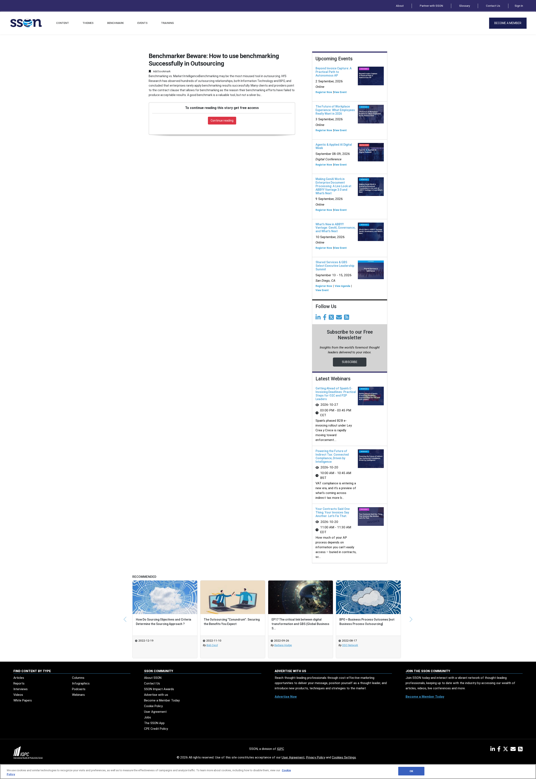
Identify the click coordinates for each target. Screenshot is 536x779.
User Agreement (155, 712)
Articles (18, 678)
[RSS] (520, 750)
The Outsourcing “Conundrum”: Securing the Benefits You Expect (232, 622)
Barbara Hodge (283, 645)
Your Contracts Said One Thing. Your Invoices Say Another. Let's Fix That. (333, 512)
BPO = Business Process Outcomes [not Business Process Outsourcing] (366, 622)
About (400, 5)
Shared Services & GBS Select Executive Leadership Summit (335, 266)
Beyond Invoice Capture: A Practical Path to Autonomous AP (334, 72)
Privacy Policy (315, 757)
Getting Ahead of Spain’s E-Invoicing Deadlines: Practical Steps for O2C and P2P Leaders (336, 394)
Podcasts (78, 689)
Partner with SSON (431, 5)
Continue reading (222, 120)
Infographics (81, 683)
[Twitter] (332, 318)
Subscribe (349, 362)
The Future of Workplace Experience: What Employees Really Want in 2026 (335, 110)
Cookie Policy (153, 706)
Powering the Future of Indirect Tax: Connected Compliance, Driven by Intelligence (332, 456)
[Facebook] (325, 318)
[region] (268, 771)
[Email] (339, 318)
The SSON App (154, 723)
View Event (340, 92)
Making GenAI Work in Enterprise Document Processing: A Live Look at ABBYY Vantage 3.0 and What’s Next (333, 186)
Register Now (324, 92)
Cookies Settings (344, 757)
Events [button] (142, 23)
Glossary (464, 5)
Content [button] (62, 23)
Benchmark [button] (115, 23)
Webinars (78, 695)
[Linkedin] (319, 318)
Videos (18, 695)
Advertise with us (156, 695)
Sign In (519, 5)
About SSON (152, 678)
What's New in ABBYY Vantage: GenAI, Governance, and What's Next (335, 228)
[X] (506, 750)
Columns (78, 678)
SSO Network (350, 645)
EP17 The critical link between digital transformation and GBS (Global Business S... (300, 624)
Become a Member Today (162, 700)
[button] (125, 619)
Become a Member (507, 23)
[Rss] (347, 318)
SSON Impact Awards (159, 689)
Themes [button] (88, 23)
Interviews (20, 689)
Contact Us (493, 5)
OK (411, 771)
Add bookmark (161, 71)
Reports (18, 683)
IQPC (280, 749)
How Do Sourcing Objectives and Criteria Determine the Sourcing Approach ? (163, 622)
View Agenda (342, 286)
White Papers (22, 700)
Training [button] (167, 23)
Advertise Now (286, 697)
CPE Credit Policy (156, 729)
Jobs (147, 717)
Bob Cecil (212, 645)
